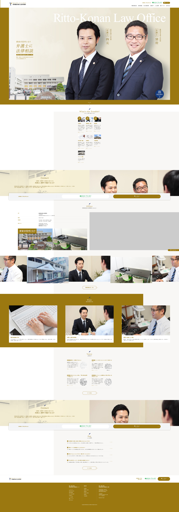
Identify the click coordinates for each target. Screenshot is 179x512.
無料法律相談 (140, 5)
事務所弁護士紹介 (134, 5)
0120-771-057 (41, 217)
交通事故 (85, 488)
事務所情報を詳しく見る (89, 287)
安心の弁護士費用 (146, 5)
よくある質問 (157, 5)
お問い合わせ (168, 5)
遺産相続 (85, 491)
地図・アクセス (162, 5)
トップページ (71, 489)
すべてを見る (89, 468)
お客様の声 (151, 5)
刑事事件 (85, 494)
